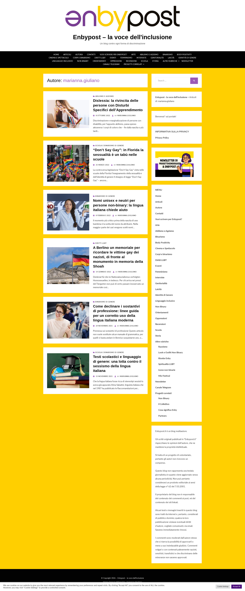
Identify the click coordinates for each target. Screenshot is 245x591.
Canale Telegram (111, 64)
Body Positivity (184, 55)
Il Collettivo (163, 404)
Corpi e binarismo (81, 58)
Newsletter (187, 61)
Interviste (141, 58)
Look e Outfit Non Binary (170, 352)
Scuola (144, 61)
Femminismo (126, 58)
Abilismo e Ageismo (149, 55)
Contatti (91, 55)
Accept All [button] (236, 586)
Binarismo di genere (105, 196)
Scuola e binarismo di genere (109, 145)
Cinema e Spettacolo (59, 58)
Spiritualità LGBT (166, 364)
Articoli (67, 55)
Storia (155, 61)
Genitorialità (157, 58)
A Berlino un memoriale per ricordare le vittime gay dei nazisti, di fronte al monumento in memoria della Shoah (118, 257)
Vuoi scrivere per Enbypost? (113, 55)
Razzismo (162, 347)
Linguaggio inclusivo (62, 61)
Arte (133, 55)
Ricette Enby (164, 358)
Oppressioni (116, 61)
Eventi (113, 58)
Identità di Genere (187, 58)
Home (56, 55)
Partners (162, 416)
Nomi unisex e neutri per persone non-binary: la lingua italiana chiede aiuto (118, 205)
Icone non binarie (166, 370)
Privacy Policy (162, 138)
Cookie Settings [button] (223, 586)
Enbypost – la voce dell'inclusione (122, 37)
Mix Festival (164, 376)
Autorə (79, 55)
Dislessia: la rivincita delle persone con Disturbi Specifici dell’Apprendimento (118, 105)
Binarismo (168, 55)
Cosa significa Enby (167, 410)
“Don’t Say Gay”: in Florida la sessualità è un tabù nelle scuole (118, 154)
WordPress (138, 582)
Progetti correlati (133, 64)
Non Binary (82, 61)
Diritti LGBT (100, 58)
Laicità (171, 58)
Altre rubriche (170, 61)
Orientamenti (99, 61)
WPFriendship (120, 582)
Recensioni (131, 61)
